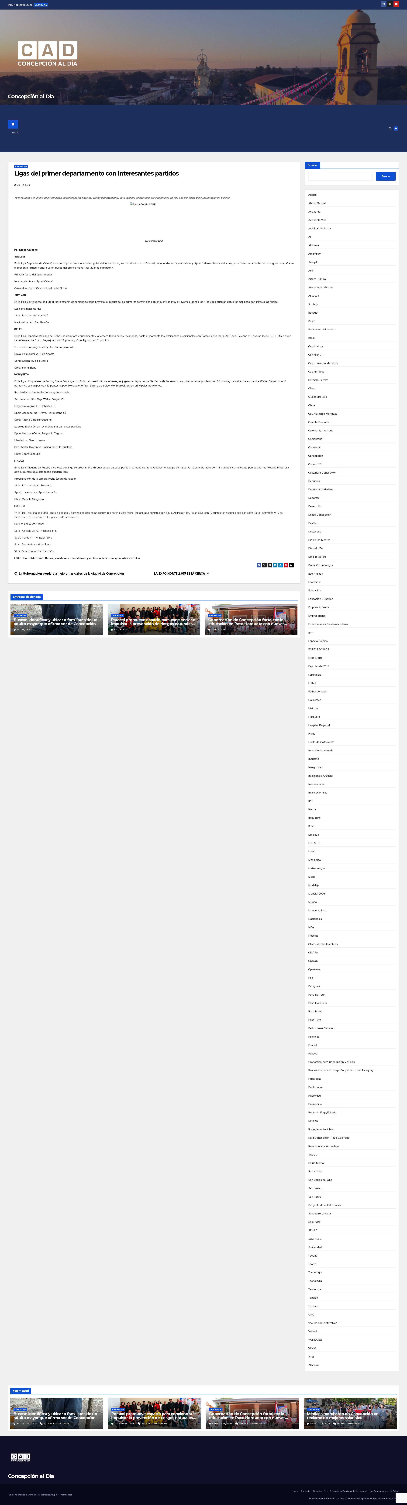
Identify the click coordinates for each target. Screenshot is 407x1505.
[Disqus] (154, 685)
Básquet (313, 312)
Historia (313, 708)
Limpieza (313, 834)
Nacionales (315, 918)
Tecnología (315, 1280)
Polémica (314, 1036)
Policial (312, 1045)
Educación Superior (320, 598)
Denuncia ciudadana (320, 489)
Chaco (312, 388)
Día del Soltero (317, 556)
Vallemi (312, 1331)
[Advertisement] (208, 128)
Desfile (312, 523)
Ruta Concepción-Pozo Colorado (328, 1137)
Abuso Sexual (317, 203)
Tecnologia (315, 1272)
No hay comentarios (57, 1423)
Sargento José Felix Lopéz (324, 1205)
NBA (311, 927)
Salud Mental (316, 1163)
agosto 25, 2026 (27, 1423)
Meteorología (316, 868)
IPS (310, 801)
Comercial (314, 447)
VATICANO (315, 1339)
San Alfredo (315, 1171)
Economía (314, 582)
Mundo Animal (317, 910)
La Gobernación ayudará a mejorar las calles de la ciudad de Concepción (71, 573)
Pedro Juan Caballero (322, 1028)
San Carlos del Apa (320, 1179)
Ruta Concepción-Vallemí (323, 1146)
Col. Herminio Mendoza (322, 413)
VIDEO (312, 1348)
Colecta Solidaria (318, 422)
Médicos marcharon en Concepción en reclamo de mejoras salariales (343, 1415)
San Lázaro (315, 1188)
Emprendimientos (319, 607)
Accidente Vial (317, 220)
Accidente (314, 211)
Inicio (15, 132)
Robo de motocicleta (321, 1129)
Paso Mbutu (315, 1011)
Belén (311, 321)
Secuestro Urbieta (319, 1213)
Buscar (312, 165)
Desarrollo (314, 506)
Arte (311, 270)
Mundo (312, 902)
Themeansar (65, 1494)
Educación (314, 590)
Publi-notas (315, 1087)
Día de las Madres (319, 540)
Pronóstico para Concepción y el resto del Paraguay (340, 1070)
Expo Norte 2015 (318, 666)
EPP (311, 632)
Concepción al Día (31, 96)
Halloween (314, 700)
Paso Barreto (316, 994)
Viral (311, 1356)
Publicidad (314, 1095)
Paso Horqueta (317, 1003)
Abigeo (312, 194)
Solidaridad (315, 1247)
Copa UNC (315, 464)
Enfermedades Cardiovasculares (328, 624)
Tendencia (314, 1289)
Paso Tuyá (314, 1019)
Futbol (312, 683)
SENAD (313, 1230)
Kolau (311, 826)
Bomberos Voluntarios (322, 329)
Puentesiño (315, 1104)
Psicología (314, 1078)
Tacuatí (312, 1255)
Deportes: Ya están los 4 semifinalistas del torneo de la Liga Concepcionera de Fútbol (356, 1491)
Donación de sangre (320, 565)
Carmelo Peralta (318, 380)
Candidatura (315, 346)
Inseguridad (315, 767)
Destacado (314, 531)
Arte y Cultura (317, 279)
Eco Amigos (315, 573)
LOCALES (314, 843)
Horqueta (314, 716)
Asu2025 (313, 295)
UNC (311, 1314)
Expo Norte (315, 657)
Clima (311, 405)
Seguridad (314, 1222)
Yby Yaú (313, 1365)
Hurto (312, 733)
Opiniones (314, 969)
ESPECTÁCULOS (318, 649)
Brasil (311, 337)
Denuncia (314, 481)
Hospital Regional (319, 725)
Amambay (314, 253)
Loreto (312, 851)
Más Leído (314, 859)
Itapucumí (314, 817)
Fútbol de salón (317, 691)
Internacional (316, 784)
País (311, 977)
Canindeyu (314, 354)
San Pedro (314, 1196)
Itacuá (312, 809)
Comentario (315, 439)
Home (295, 1491)
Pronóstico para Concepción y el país (331, 1062)
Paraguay (314, 986)
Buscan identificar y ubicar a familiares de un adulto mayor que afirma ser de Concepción (55, 621)
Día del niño (315, 548)
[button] (390, 128)
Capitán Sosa (316, 371)
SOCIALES (314, 1238)
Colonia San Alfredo (320, 430)
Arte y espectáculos (320, 287)
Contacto (305, 1491)
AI (309, 236)
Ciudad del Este (317, 396)
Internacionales (317, 792)
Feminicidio (315, 674)
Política (312, 1053)
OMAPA (313, 952)
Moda (311, 876)
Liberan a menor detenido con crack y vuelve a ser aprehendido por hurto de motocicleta (354, 1498)
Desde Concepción (319, 514)
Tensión (313, 1297)
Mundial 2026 (316, 893)
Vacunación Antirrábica (322, 1323)
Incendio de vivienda (320, 750)
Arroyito (313, 262)
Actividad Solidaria (319, 228)
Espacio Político (318, 641)
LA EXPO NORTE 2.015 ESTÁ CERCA (179, 573)
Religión (313, 1120)
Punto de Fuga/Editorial (322, 1112)
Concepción (21, 166)
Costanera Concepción (322, 472)
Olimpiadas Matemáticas (323, 944)
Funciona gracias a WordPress (23, 1494)
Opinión (313, 961)
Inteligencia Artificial (320, 775)
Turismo (313, 1306)
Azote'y (313, 304)
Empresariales (317, 615)
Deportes (314, 497)
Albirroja (313, 245)
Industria (313, 758)
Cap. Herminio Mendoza (323, 363)
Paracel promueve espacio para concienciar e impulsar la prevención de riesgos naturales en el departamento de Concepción (153, 623)
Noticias (313, 935)
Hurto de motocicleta (321, 742)
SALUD (312, 1154)
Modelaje (313, 885)
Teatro (312, 1264)
